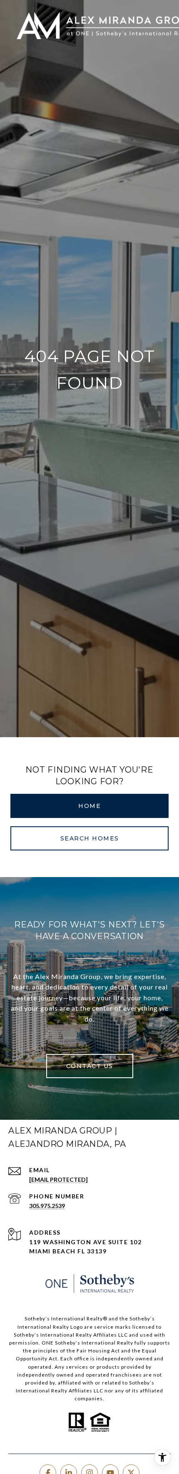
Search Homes (89, 838)
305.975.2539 (47, 1205)
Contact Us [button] (89, 1066)
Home (89, 806)
